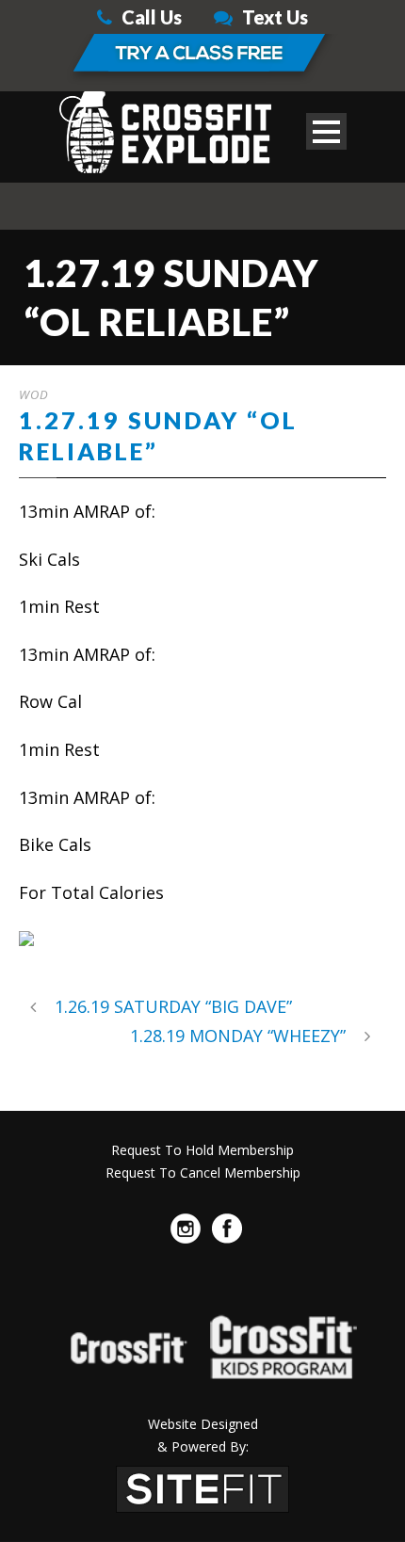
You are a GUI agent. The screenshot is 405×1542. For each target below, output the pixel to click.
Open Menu (326, 131)
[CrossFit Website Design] (202, 1486)
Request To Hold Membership (202, 1150)
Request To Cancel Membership (202, 1172)
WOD (34, 394)
